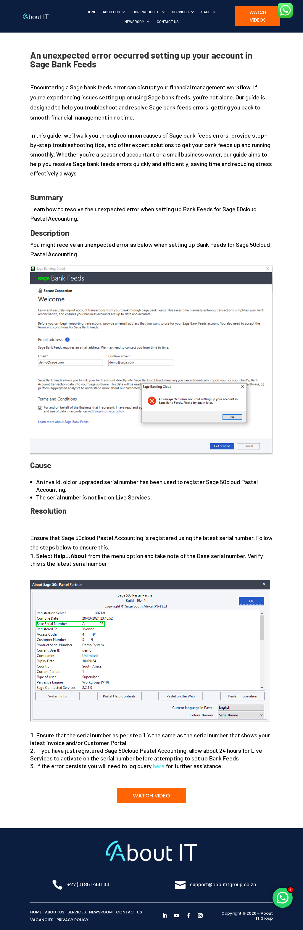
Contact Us (168, 21)
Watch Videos (257, 16)
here (159, 765)
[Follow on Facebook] (188, 915)
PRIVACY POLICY (72, 920)
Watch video (151, 795)
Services (180, 11)
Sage (205, 11)
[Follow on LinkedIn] (165, 915)
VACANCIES (41, 920)
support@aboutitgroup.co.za (223, 884)
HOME (36, 912)
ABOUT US (54, 912)
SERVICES (76, 912)
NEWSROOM (101, 912)
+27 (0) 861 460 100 (89, 884)
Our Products (146, 11)
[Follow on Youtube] (176, 915)
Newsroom (134, 21)
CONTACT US (129, 912)
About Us (111, 11)
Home (91, 11)
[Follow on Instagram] (200, 915)
